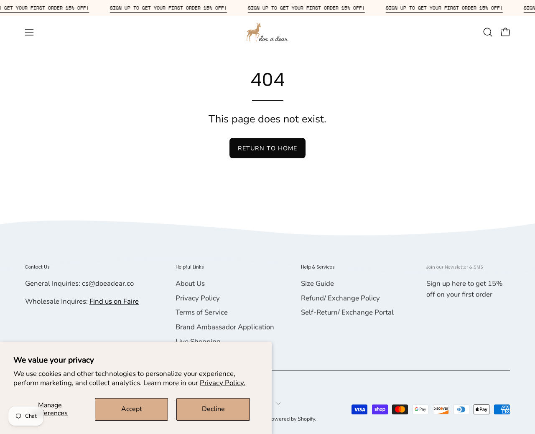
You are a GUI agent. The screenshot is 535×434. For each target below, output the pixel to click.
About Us (190, 283)
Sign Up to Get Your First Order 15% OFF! (173, 7)
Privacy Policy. (222, 383)
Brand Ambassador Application (225, 327)
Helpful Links (190, 267)
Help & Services (318, 267)
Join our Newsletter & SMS (454, 267)
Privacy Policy (198, 298)
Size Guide (317, 283)
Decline (213, 409)
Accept (131, 409)
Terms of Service (202, 312)
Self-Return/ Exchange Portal (347, 312)
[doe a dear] (267, 32)
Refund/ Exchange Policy (340, 298)
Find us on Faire (114, 301)
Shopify (306, 418)
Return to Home (267, 148)
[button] (488, 32)
